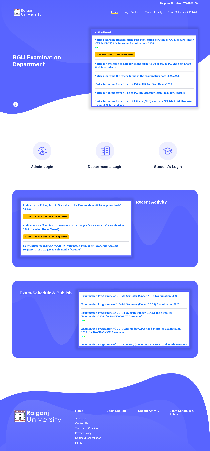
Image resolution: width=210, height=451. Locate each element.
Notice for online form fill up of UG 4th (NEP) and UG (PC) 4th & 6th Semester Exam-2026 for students (144, 103)
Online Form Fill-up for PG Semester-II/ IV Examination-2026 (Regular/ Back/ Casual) (72, 206)
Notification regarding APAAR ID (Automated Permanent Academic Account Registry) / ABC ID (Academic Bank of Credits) (70, 247)
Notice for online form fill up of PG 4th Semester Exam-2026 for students (140, 92)
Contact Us (81, 423)
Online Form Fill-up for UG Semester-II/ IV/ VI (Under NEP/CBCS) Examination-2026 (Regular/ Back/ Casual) (74, 227)
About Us (80, 418)
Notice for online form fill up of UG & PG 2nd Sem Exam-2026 (133, 84)
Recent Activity (153, 12)
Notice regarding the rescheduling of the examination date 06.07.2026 (137, 75)
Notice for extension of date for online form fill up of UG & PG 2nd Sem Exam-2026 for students (143, 65)
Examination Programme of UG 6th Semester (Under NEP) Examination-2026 (129, 295)
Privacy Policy (83, 433)
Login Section (131, 12)
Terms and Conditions (87, 428)
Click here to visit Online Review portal (115, 55)
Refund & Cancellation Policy (88, 440)
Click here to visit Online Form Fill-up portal (46, 216)
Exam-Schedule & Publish (183, 12)
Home (114, 12)
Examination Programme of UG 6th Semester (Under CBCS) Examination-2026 (130, 304)
